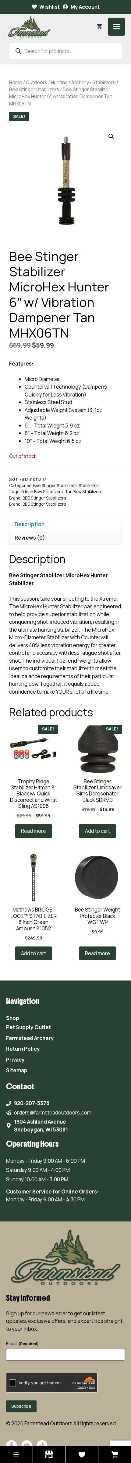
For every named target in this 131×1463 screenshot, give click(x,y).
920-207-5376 (31, 1103)
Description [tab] (29, 524)
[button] (111, 136)
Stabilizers (104, 82)
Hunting (59, 82)
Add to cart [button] (97, 830)
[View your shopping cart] (99, 27)
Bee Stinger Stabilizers (34, 89)
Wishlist (49, 6)
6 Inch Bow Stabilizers (42, 491)
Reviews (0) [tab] (30, 537)
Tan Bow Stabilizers (83, 491)
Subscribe (21, 1406)
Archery (80, 82)
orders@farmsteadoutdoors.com (52, 1112)
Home (15, 82)
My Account (85, 6)
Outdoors (36, 82)
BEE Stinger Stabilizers (44, 498)
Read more (33, 830)
